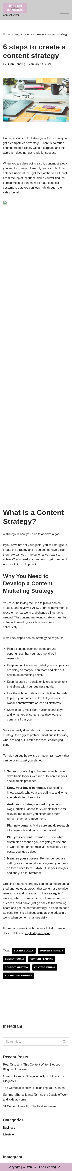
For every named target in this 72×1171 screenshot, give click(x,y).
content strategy (16, 967)
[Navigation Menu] (64, 10)
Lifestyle (8, 1134)
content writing (44, 967)
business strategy (51, 950)
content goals (14, 959)
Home (7, 34)
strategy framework (18, 975)
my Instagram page (37, 933)
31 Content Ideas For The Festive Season (30, 1106)
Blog (16, 34)
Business (9, 1127)
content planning (41, 959)
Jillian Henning (16, 63)
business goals (24, 950)
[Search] (64, 1041)
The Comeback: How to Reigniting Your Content (34, 1087)
